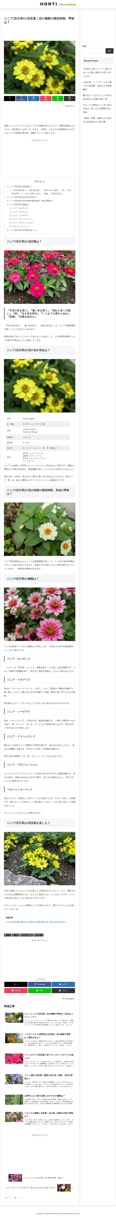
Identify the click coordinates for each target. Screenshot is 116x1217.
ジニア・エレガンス (19, 208)
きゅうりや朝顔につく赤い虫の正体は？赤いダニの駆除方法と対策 (97, 108)
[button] (69, 98)
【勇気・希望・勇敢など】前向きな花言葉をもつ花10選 (97, 120)
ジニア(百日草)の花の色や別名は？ (23, 197)
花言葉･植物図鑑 (27, 935)
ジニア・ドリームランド (21, 219)
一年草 (16, 935)
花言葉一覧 (39, 935)
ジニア (8, 935)
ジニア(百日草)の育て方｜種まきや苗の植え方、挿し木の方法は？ (36, 922)
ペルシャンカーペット (20, 226)
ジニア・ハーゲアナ (19, 215)
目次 (36, 181)
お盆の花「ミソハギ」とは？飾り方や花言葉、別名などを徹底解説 (97, 86)
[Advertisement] (39, 31)
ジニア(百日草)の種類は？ (19, 204)
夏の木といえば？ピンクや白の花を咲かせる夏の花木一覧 (97, 97)
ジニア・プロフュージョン (22, 223)
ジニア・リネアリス (19, 212)
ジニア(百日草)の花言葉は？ (20, 186)
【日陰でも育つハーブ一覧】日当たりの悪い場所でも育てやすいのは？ (97, 72)
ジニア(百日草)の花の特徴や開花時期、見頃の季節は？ (31, 201)
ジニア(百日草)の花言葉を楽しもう (23, 230)
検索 (84, 46)
